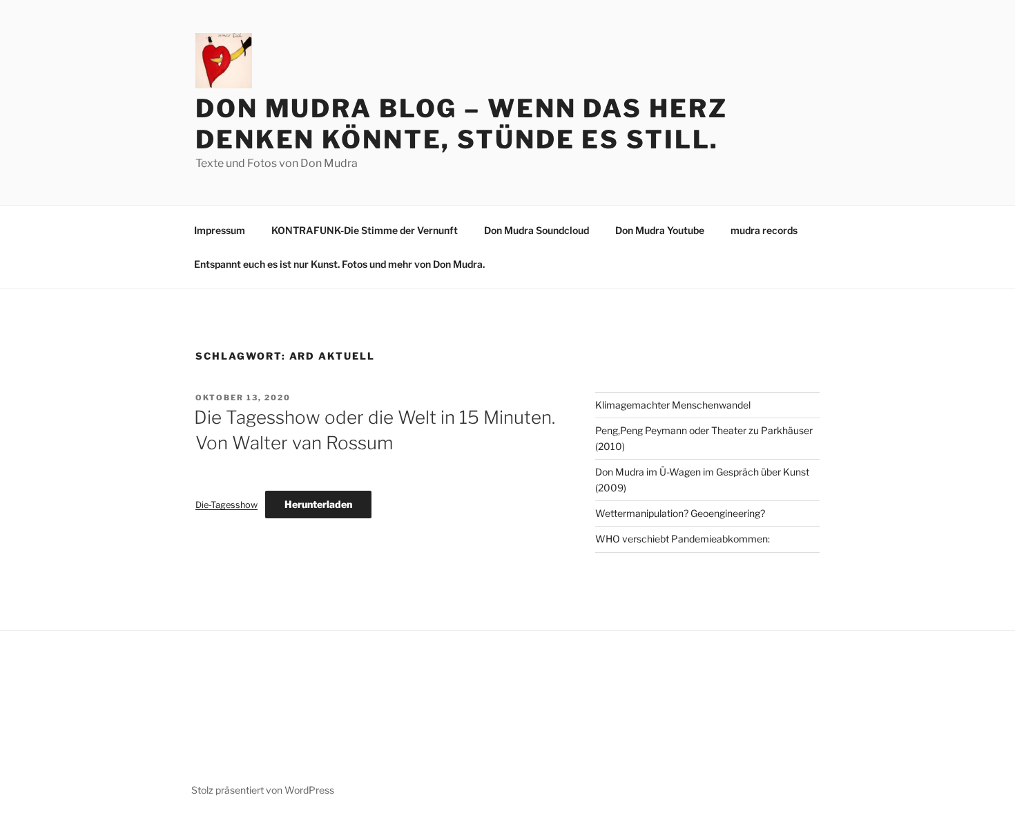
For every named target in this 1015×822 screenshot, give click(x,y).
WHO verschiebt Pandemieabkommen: (682, 539)
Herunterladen (318, 504)
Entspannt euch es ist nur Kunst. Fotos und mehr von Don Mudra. (339, 264)
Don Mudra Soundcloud (536, 230)
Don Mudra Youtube (659, 230)
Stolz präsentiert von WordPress (262, 790)
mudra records (764, 230)
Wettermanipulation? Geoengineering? (680, 513)
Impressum (219, 230)
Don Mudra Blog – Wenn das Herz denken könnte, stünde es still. (461, 124)
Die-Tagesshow (226, 505)
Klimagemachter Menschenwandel (673, 405)
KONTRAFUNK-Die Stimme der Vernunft (364, 230)
